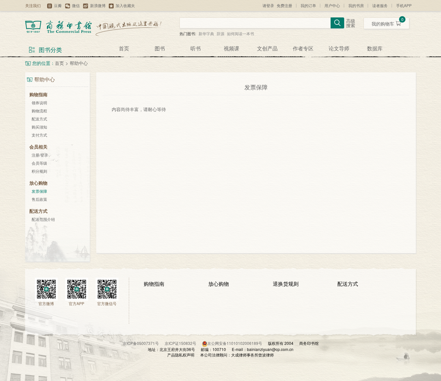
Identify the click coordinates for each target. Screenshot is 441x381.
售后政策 (39, 199)
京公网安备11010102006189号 (234, 343)
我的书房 (356, 5)
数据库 (375, 48)
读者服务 (380, 5)
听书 (195, 48)
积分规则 (39, 171)
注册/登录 (40, 155)
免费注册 (284, 5)
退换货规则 (286, 283)
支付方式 (39, 135)
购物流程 (39, 110)
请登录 (268, 5)
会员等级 (39, 163)
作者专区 (303, 48)
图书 (160, 48)
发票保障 (39, 191)
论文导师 (339, 48)
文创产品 (267, 48)
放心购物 (218, 283)
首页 (124, 48)
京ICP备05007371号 (144, 343)
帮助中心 (79, 63)
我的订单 (308, 5)
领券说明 (39, 102)
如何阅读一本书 (240, 33)
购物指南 (154, 283)
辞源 (220, 33)
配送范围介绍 (43, 219)
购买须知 (39, 126)
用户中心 (332, 5)
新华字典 (206, 33)
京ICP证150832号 (183, 343)
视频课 (231, 48)
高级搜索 (350, 23)
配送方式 (39, 118)
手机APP (404, 5)
